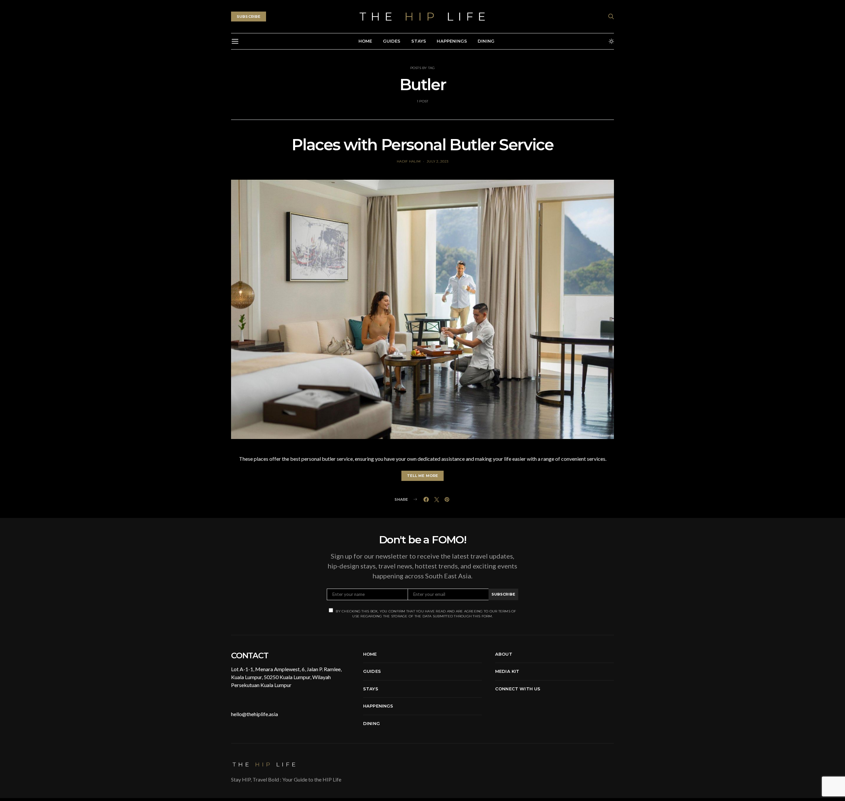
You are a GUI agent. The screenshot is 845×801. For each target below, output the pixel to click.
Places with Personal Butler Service (422, 144)
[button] (611, 41)
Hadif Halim (409, 161)
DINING (486, 41)
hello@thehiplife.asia (254, 714)
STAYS (418, 41)
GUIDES (392, 41)
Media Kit (507, 671)
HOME (365, 41)
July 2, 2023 (437, 161)
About (503, 654)
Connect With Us (517, 688)
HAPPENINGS (452, 41)
